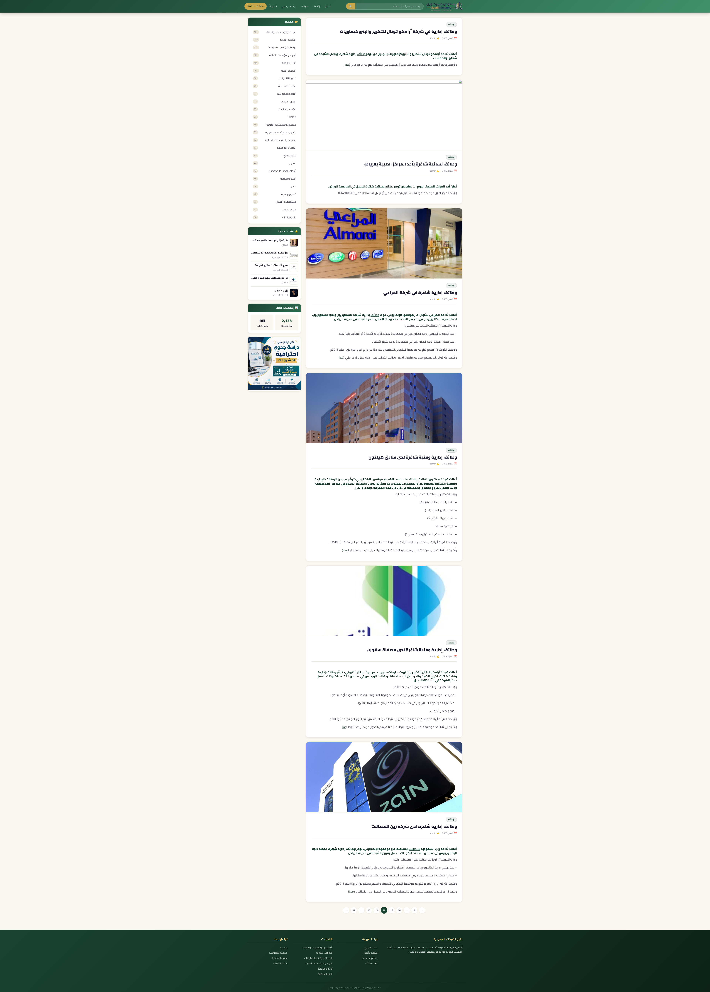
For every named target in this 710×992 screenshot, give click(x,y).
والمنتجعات (410, 479)
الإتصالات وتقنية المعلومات (318, 958)
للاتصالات (414, 848)
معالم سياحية (370, 958)
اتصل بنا (273, 6)
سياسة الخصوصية (278, 953)
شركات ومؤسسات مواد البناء (317, 947)
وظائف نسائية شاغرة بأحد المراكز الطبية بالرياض (410, 164)
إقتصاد (316, 6)
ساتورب (383, 672)
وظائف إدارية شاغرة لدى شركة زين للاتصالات (414, 826)
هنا (347, 64)
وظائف (451, 24)
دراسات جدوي (289, 6)
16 (399, 910)
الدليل (328, 6)
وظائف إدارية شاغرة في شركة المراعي (420, 292)
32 (353, 910)
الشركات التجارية (324, 953)
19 (376, 910)
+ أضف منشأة (255, 6)
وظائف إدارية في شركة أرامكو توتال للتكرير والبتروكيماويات (398, 31)
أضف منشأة (371, 963)
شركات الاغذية (325, 969)
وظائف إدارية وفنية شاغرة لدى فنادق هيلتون (412, 457)
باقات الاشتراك (280, 963)
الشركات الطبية (325, 974)
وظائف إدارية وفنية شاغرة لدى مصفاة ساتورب (411, 650)
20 (369, 910)
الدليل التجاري (370, 947)
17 (391, 910)
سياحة (304, 6)
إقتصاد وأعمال (370, 953)
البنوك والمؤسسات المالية (319, 963)
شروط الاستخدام (279, 958)
